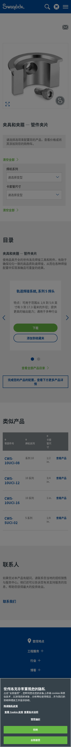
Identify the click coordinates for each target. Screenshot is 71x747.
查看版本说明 (31, 712)
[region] (35, 712)
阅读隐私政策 (11, 706)
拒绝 (35, 729)
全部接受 (35, 740)
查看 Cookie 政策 (14, 712)
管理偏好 (35, 719)
